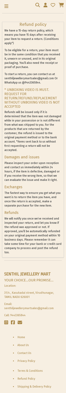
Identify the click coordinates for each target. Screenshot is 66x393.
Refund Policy (26, 378)
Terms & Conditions (30, 370)
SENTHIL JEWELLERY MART (27, 274)
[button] (6, 6)
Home (21, 337)
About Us (23, 345)
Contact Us (24, 353)
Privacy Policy (26, 361)
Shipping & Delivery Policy (34, 386)
